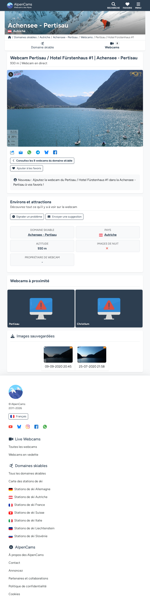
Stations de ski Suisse (29, 512)
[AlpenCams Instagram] (28, 426)
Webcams (87, 37)
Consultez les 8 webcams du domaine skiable (44, 160)
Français (21, 416)
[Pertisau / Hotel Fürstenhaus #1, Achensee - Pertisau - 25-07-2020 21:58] (91, 354)
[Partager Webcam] (12, 152)
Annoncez (16, 570)
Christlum (83, 324)
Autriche (45, 37)
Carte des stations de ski (26, 481)
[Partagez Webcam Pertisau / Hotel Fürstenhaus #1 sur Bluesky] (46, 152)
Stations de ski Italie (28, 520)
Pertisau (14, 324)
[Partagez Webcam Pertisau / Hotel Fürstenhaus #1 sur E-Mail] (21, 152)
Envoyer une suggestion (67, 216)
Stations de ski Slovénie (30, 536)
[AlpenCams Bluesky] (19, 426)
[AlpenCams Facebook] (36, 426)
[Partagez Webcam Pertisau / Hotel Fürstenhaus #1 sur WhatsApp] (29, 152)
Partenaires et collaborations (28, 578)
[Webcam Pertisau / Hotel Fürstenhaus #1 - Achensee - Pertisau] (75, 108)
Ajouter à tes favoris (28, 168)
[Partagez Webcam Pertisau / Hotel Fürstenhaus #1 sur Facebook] (55, 152)
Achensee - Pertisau (65, 37)
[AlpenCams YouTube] (10, 426)
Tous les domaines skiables (27, 473)
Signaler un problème (29, 216)
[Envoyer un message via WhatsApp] (45, 426)
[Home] (9, 37)
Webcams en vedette (23, 454)
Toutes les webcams (23, 447)
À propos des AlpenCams (26, 555)
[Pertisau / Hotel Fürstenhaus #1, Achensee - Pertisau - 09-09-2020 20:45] (58, 354)
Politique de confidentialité (27, 586)
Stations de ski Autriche (30, 497)
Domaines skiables (25, 37)
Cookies (14, 594)
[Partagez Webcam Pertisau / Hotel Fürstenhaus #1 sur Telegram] (38, 152)
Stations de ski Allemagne (32, 489)
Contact (14, 563)
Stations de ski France (29, 505)
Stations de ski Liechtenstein (34, 528)
